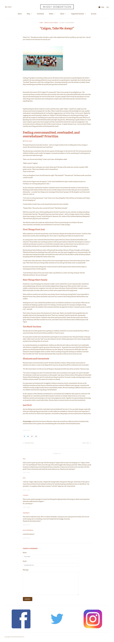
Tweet (28, 436)
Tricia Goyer (28, 141)
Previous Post (29, 443)
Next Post (86, 443)
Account (93, 14)
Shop (28, 14)
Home (20, 14)
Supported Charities (77, 14)
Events (51, 14)
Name (25, 552)
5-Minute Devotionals (51, 22)
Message (25, 570)
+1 (32, 436)
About (62, 14)
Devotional (40, 14)
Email (36, 436)
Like (24, 436)
